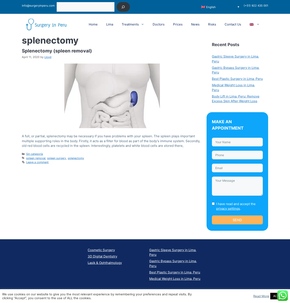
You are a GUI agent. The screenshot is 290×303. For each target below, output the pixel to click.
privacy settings (228, 209)
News (195, 24)
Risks (212, 24)
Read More (261, 296)
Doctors (159, 24)
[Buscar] (123, 7)
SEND (237, 220)
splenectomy (76, 158)
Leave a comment (37, 162)
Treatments (130, 24)
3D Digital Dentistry (102, 256)
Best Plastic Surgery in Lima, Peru (237, 79)
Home (93, 24)
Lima (109, 24)
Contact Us (233, 24)
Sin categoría (34, 154)
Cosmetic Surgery (101, 250)
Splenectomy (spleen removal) (57, 51)
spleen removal (35, 158)
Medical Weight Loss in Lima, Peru (174, 279)
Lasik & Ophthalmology (105, 263)
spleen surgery (56, 158)
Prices (178, 24)
